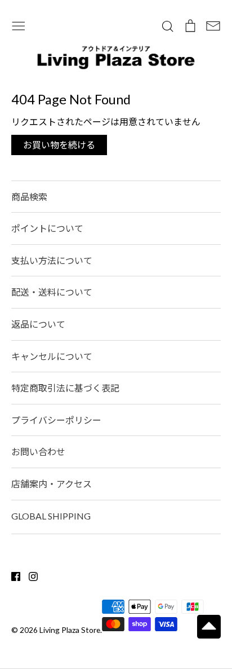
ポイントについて (47, 228)
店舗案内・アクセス (51, 483)
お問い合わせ (38, 451)
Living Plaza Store (69, 630)
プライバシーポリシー (56, 420)
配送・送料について (51, 292)
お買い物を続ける (59, 144)
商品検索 (29, 196)
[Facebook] (11, 575)
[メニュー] (18, 24)
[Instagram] (29, 575)
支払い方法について (51, 260)
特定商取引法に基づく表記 (65, 387)
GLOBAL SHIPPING (51, 515)
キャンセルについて (51, 356)
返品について (38, 324)
